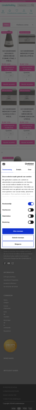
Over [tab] (29, 169)
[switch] (31, 209)
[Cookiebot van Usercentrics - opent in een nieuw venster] (25, 164)
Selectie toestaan (18, 237)
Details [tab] (18, 169)
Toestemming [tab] (7, 169)
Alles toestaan (18, 231)
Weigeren (18, 244)
